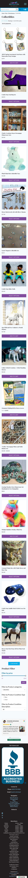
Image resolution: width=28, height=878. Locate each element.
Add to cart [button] (14, 63)
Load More (14, 663)
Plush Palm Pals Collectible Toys (11, 173)
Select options (14, 101)
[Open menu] (25, 4)
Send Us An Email (16, 792)
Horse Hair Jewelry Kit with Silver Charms (14, 212)
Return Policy (14, 806)
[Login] (20, 9)
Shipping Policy (14, 805)
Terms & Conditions (14, 803)
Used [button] (6, 699)
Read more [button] (6, 733)
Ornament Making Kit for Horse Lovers (13, 408)
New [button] (6, 697)
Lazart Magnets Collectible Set (10, 250)
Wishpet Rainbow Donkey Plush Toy (12, 529)
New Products (14, 798)
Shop (14, 800)
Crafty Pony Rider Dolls (8, 289)
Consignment (14, 799)
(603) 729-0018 (16, 789)
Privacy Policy (14, 802)
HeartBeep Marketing (14, 876)
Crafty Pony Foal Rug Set (9, 94)
